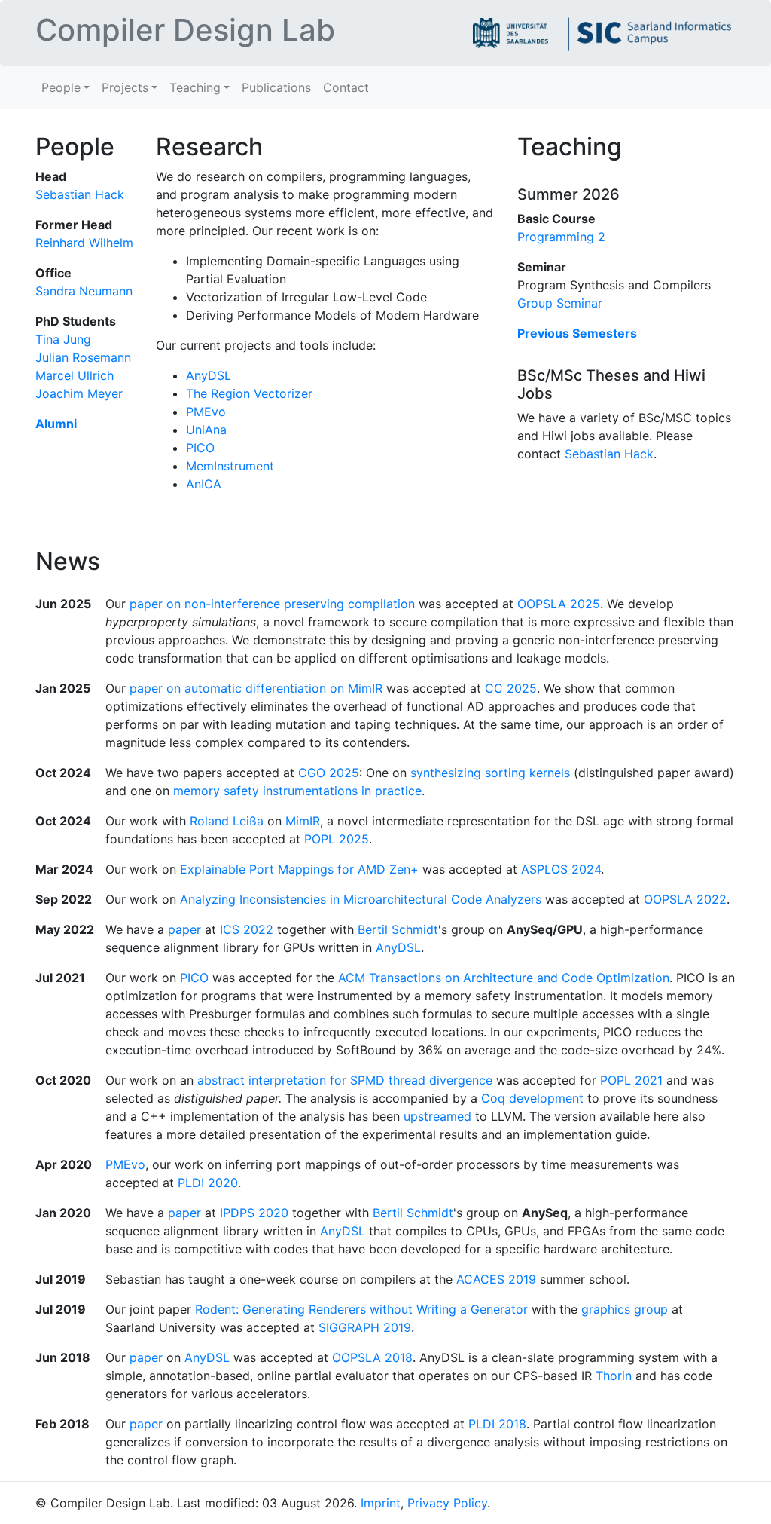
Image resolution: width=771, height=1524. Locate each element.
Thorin (614, 1375)
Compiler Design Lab (185, 29)
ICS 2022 (246, 929)
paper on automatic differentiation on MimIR (256, 688)
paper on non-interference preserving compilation (272, 603)
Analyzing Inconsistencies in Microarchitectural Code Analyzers (360, 899)
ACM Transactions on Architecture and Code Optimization (503, 977)
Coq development (532, 1098)
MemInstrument (230, 465)
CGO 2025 (328, 772)
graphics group (624, 1309)
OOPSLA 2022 (685, 899)
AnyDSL (208, 375)
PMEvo (206, 411)
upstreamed (437, 1116)
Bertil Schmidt (398, 929)
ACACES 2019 (496, 1279)
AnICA (203, 483)
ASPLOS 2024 (561, 869)
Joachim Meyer (79, 393)
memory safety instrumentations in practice (297, 790)
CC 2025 (511, 688)
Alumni (56, 423)
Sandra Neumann (84, 290)
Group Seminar (559, 303)
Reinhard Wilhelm (84, 242)
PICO (200, 447)
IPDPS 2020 (254, 1212)
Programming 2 (561, 236)
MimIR (302, 820)
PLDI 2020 (208, 1182)
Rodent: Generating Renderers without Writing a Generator (361, 1309)
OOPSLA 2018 (372, 1357)
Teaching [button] (195, 87)
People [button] (61, 87)
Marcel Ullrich (74, 375)
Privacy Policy (447, 1502)
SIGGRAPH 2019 (364, 1327)
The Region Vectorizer (249, 393)
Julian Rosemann (83, 357)
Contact (346, 87)
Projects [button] (125, 87)
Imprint (381, 1502)
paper (184, 929)
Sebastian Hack (79, 194)
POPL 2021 (631, 1080)
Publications (276, 87)
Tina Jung (63, 339)
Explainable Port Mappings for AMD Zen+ (299, 869)
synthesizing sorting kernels (490, 772)
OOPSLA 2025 (558, 603)
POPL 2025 (336, 838)
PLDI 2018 (497, 1423)
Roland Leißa (227, 820)
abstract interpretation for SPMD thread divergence (344, 1080)
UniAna (206, 429)
